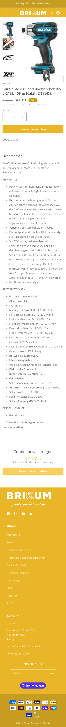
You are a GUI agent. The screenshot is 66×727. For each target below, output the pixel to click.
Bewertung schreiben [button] (33, 471)
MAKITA (6, 83)
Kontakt (11, 542)
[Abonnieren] (52, 673)
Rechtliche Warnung (18, 572)
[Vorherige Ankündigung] (6, 3)
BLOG (10, 603)
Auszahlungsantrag (17, 580)
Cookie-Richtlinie (16, 565)
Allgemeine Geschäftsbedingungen (26, 557)
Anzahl (6, 110)
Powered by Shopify (40, 723)
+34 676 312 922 (31, 646)
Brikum (27, 723)
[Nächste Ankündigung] (59, 3)
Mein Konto (13, 534)
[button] (6, 13)
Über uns (12, 595)
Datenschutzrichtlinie (19, 550)
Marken (11, 588)
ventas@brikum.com (19, 653)
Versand (16, 105)
